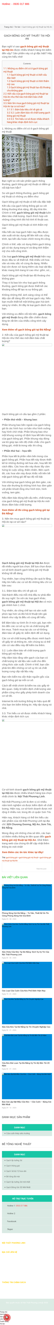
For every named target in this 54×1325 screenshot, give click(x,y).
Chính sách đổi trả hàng (40, 1288)
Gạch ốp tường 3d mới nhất (18, 1182)
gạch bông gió (11, 857)
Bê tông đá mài (13, 1176)
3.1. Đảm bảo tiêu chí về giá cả (24, 109)
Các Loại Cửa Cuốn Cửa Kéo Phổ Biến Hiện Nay (23, 991)
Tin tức (17, 27)
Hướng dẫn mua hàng (39, 1292)
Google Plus (24, 1306)
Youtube (34, 1306)
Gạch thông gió (13, 1166)
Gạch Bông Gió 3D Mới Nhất (18, 1187)
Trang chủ (8, 27)
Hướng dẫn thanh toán (13, 1292)
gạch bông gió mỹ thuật (28, 857)
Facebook (19, 1306)
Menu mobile (50, 14)
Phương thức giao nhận (14, 1288)
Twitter (29, 1306)
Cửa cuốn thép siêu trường (18, 1133)
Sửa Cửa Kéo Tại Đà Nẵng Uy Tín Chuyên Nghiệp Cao (26, 1027)
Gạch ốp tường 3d (14, 1160)
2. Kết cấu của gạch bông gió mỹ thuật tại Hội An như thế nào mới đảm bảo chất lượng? (25, 96)
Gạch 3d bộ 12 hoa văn (16, 1171)
